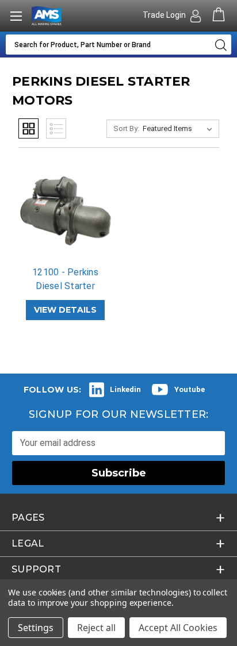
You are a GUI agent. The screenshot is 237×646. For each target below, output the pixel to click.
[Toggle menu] (16, 16)
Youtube (189, 389)
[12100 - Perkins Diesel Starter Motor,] (65, 212)
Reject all (96, 627)
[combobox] (107, 44)
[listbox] (180, 128)
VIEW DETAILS (65, 310)
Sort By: (126, 128)
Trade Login (165, 15)
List (56, 128)
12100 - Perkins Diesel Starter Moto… (65, 286)
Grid (28, 128)
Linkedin (125, 389)
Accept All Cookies (178, 627)
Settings (35, 627)
